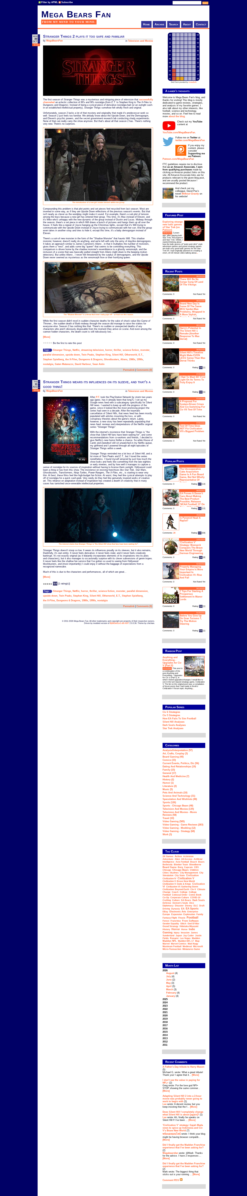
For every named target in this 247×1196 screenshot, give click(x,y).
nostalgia (48, 364)
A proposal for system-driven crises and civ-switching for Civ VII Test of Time (192, 405)
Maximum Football (172, 946)
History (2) (168, 779)
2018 (165, 1022)
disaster (179, 905)
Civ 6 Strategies (171, 712)
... (197, 253)
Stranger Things (62, 350)
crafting (167, 900)
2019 (165, 1018)
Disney (188, 905)
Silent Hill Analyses (173, 721)
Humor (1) (168, 782)
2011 (165, 1045)
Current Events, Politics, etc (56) (181, 763)
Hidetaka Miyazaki (189, 926)
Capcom (188, 867)
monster (145, 350)
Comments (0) (144, 370)
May (168, 983)
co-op (166, 897)
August (170, 973)
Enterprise (192, 911)
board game (169, 867)
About (187, 24)
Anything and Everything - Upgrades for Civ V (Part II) (172, 661)
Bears (201, 862)
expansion (176, 914)
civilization (192, 875)
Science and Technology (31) (179, 795)
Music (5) (168, 789)
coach (175, 892)
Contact (201, 24)
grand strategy (170, 926)
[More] (46, 337)
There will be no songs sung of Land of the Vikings (191, 282)
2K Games (168, 856)
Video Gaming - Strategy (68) (179, 831)
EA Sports (192, 908)
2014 (165, 1035)
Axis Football (182, 862)
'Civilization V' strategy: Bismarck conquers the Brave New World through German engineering (191, 548)
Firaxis (181, 918)
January (170, 996)
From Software (190, 920)
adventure (168, 859)
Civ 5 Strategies (171, 715)
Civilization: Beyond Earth (176, 889)
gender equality (171, 923)
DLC (195, 905)
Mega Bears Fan (76, 14)
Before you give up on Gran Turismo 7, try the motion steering (191, 619)
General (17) (169, 773)
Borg (180, 867)
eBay (165, 911)
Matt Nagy (193, 943)
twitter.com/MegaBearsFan (190, 140)
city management (189, 872)
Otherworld (131, 354)
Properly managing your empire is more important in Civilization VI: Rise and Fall (191, 572)
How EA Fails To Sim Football (179, 718)
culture (176, 900)
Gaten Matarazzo (64, 364)
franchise (176, 921)
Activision (188, 856)
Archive (159, 24)
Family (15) (169, 769)
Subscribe (67, 2)
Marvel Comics (178, 943)
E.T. (141, 354)
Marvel (166, 943)
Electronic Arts (177, 911)
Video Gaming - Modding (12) (179, 828)
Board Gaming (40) (173, 756)
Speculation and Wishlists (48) (180, 799)
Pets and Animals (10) (175, 792)
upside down (72, 354)
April (169, 986)
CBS (196, 867)
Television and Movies (140, 40)
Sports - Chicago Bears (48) (178, 805)
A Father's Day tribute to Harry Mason (183, 1066)
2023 (165, 1005)
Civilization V (186, 878)
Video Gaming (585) (174, 821)
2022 (165, 1009)
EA (182, 908)
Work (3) (167, 834)
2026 (171, 983)
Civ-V (193, 889)
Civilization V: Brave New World (179, 881)
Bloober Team (181, 864)
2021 (165, 1012)
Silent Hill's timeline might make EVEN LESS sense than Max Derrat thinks (192, 356)
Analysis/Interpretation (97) (178, 750)
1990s (140, 359)
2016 (165, 1028)
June (169, 979)
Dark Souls (198, 900)
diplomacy (168, 905)
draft (202, 905)
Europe (166, 914)
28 (174, 533)
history (166, 929)
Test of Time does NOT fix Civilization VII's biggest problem (192, 429)
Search (173, 24)
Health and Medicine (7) (176, 776)
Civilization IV (169, 878)
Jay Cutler (188, 935)
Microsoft (198, 946)
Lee (165, 1104)
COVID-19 (195, 897)
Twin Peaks (87, 354)
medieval (187, 946)
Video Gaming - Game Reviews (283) (183, 824)
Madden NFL (170, 941)
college (184, 892)
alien (177, 859)
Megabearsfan (170, 1153)
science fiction (131, 350)
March (169, 989)
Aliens (123, 359)
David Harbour (83, 364)
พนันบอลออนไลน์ (172, 1133)
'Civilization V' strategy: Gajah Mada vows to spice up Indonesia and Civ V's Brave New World (183, 1128)
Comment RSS (171, 1180)
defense (167, 903)
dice (191, 903)
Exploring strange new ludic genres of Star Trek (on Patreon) (173, 225)
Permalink (129, 370)
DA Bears (186, 900)
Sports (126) (169, 802)
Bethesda (168, 864)
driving (166, 909)
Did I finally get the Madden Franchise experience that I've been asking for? (184, 1146)
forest (166, 921)
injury (177, 932)
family (199, 914)
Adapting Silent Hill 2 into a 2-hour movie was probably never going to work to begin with (182, 1099)
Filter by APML (49, 2)
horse (184, 929)
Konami (174, 938)
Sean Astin (98, 364)
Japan (179, 935)
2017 (165, 1025)
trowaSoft (192, 82)
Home (146, 24)
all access (186, 859)
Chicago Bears (180, 870)
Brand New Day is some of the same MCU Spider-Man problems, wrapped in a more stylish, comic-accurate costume (184, 310)
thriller (117, 350)
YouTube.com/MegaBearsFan (179, 132)
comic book (195, 895)
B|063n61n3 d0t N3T (119, 623)
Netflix (76, 350)
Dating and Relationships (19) (179, 766)
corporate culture (179, 897)
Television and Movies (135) (178, 809)
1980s (132, 359)
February (171, 992)
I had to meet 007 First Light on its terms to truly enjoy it (192, 380)
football (192, 917)
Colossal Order (180, 895)
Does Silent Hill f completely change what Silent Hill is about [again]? (183, 1113)
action (178, 856)
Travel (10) (168, 818)
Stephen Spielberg (53, 359)
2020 (165, 1015)
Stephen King (103, 354)
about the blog (177, 116)
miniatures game (191, 949)
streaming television (92, 350)
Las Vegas (185, 938)
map (197, 941)
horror (108, 350)
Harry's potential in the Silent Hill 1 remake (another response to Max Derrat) (190, 333)
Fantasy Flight (170, 918)
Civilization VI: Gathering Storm (182, 886)
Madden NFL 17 (186, 941)
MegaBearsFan (54, 40)
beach (193, 862)
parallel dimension (53, 354)
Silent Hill (117, 354)
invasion (185, 932)
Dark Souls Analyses (174, 725)
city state (180, 875)
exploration (189, 914)
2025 (165, 999)
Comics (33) (169, 760)
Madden (196, 938)
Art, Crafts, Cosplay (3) (175, 753)
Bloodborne (195, 864)
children (194, 870)
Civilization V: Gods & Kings (177, 884)
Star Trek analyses (173, 728)
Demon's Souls (180, 903)
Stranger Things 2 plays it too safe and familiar (83, 36)
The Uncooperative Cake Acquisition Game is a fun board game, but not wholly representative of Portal (192, 476)
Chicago (167, 870)
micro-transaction (172, 949)
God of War (193, 923)
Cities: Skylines (171, 872)
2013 (165, 1038)
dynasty (175, 909)
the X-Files (71, 359)
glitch (183, 923)
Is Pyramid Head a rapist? (190, 519)
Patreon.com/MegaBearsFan (178, 159)
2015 (165, 1031)
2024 (165, 1002)
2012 (165, 1041)
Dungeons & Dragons (91, 359)
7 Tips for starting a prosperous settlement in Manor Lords (191, 595)
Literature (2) (170, 786)
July (168, 976)
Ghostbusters (111, 359)
